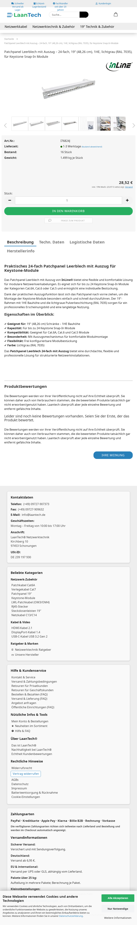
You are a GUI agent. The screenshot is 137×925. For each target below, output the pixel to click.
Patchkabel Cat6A (23, 585)
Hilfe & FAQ (22, 731)
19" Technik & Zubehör (97, 26)
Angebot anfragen (23, 703)
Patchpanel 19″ (21, 594)
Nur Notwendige (118, 908)
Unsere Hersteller (27, 655)
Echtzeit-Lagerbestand (39, 4)
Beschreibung (20, 242)
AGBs (15, 780)
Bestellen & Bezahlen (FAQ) (29, 694)
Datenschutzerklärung (71, 916)
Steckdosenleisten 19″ (26, 611)
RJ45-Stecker (19, 606)
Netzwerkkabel (16, 26)
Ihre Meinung (113, 455)
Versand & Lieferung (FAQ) (29, 699)
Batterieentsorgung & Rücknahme (34, 793)
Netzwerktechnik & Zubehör (53, 26)
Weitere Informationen (117, 917)
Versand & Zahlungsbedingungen (34, 682)
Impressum (19, 788)
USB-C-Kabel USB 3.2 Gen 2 (29, 636)
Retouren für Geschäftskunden (32, 690)
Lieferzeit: (11, 146)
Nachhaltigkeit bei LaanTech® (31, 750)
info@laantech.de (33, 515)
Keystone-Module (23, 598)
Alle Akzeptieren (118, 898)
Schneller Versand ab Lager (18, 4)
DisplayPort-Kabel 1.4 (25, 632)
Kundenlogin (104, 3)
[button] (115, 14)
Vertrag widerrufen (26, 774)
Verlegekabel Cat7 (23, 589)
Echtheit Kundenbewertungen (31, 754)
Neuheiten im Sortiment (31, 726)
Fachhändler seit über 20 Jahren (61, 4)
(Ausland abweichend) (92, 146)
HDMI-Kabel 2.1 (21, 628)
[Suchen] (84, 15)
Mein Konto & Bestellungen (29, 721)
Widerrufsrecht (21, 768)
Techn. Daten (51, 242)
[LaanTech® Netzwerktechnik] (24, 15)
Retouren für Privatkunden (29, 686)
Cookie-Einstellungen (25, 797)
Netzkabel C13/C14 (24, 615)
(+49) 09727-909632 (31, 509)
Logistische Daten (87, 242)
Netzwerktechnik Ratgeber (33, 650)
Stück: (8, 193)
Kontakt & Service (23, 677)
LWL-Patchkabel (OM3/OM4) (30, 602)
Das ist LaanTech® (23, 745)
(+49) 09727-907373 (36, 504)
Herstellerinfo (21, 250)
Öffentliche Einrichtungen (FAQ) (32, 707)
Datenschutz (20, 784)
